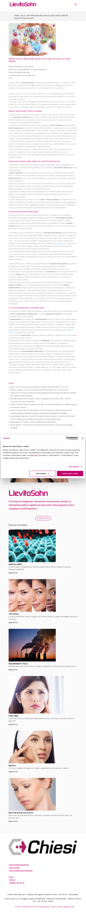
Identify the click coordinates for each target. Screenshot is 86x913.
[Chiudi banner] (82, 438)
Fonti (10, 78)
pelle (65, 102)
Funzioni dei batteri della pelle (19, 72)
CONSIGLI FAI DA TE (16, 883)
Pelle (23, 15)
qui (36, 455)
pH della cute (62, 243)
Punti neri (13, 716)
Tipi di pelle (14, 614)
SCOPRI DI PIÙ (43, 518)
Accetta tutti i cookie (70, 473)
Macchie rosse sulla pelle (21, 813)
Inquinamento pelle (18, 663)
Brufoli (12, 765)
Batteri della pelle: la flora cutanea (21, 66)
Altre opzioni (74, 467)
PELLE (11, 877)
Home (16, 15)
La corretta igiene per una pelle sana (22, 75)
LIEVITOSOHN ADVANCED (19, 865)
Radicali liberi (15, 564)
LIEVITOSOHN (14, 868)
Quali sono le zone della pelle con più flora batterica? (28, 69)
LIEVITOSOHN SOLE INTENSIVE (21, 871)
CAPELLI (12, 880)
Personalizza (41, 473)
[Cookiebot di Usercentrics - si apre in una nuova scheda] (68, 438)
